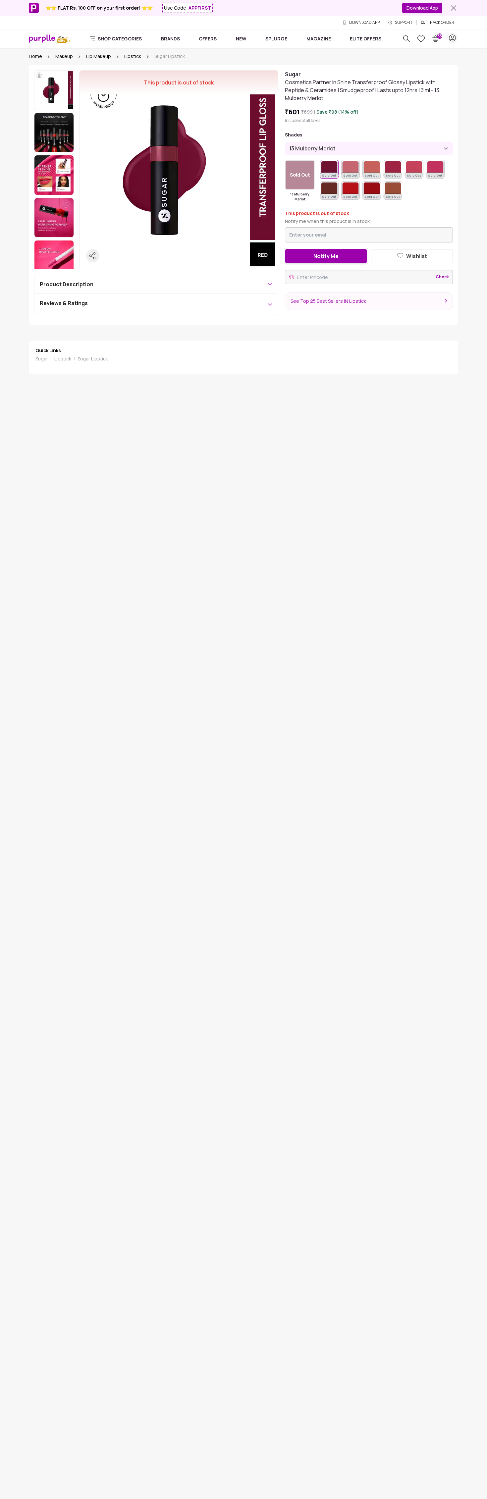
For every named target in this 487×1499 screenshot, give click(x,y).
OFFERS (208, 38)
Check (442, 277)
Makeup (64, 56)
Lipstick (132, 56)
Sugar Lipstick (93, 358)
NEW (241, 38)
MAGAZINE (318, 38)
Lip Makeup (98, 56)
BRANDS (170, 38)
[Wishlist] (421, 39)
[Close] (453, 8)
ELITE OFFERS (365, 38)
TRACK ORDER (441, 22)
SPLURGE (276, 38)
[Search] (406, 39)
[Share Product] (92, 255)
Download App (422, 8)
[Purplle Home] (42, 38)
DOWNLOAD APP (364, 22)
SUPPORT (403, 22)
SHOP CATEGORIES (120, 38)
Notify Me (326, 256)
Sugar (41, 358)
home (35, 56)
